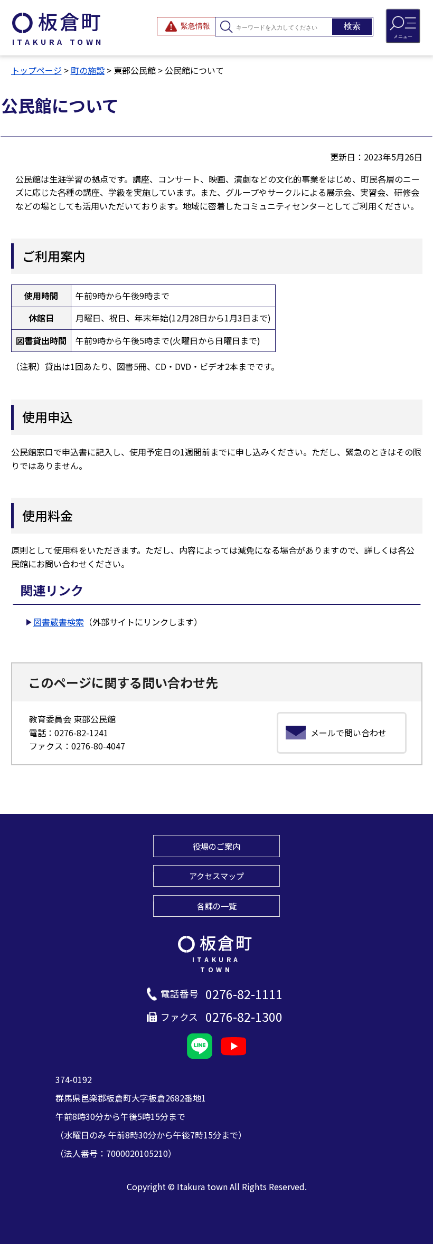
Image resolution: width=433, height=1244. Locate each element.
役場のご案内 (216, 846)
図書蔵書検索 (58, 621)
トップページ (36, 70)
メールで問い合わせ (348, 732)
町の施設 (88, 70)
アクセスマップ (216, 875)
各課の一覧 (217, 905)
